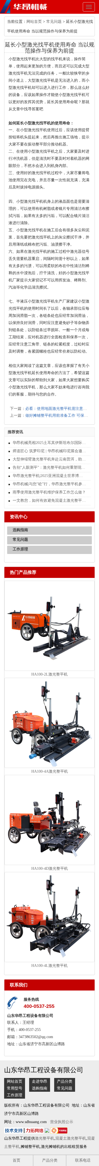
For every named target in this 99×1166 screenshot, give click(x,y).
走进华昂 (39, 1081)
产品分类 (64, 1081)
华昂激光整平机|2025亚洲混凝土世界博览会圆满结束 (49, 476)
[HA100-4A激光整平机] (49, 722)
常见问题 (54, 22)
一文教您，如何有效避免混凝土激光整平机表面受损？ (49, 500)
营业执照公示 (61, 1122)
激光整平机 (44, 1138)
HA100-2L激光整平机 (49, 674)
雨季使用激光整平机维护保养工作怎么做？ (49, 492)
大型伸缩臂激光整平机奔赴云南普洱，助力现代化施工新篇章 (49, 459)
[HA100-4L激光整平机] (49, 917)
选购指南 (20, 530)
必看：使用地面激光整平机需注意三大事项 (61, 409)
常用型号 (14, 1088)
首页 (16, 1160)
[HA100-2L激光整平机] (49, 625)
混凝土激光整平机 (70, 1138)
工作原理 (20, 549)
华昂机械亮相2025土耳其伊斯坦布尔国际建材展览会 (49, 443)
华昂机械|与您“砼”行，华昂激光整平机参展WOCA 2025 (49, 484)
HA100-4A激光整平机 (49, 771)
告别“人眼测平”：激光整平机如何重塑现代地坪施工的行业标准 (49, 467)
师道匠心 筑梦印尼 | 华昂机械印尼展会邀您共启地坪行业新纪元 (49, 451)
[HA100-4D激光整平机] (49, 819)
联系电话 (82, 1160)
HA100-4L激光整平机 (49, 966)
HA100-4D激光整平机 (49, 868)
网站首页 (34, 22)
